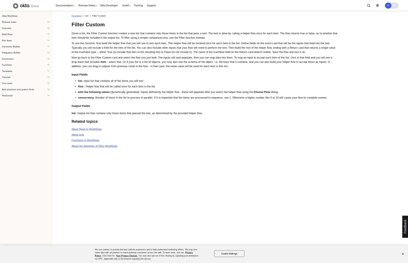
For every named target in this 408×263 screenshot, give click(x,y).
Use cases (7, 83)
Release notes (9, 22)
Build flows (7, 34)
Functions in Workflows (85, 140)
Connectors (8, 59)
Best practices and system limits (18, 89)
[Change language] (377, 5)
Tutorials (6, 77)
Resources (7, 95)
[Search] (368, 5)
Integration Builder (11, 52)
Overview (6, 28)
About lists (78, 134)
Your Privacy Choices (126, 256)
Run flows (7, 40)
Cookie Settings (229, 253)
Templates (7, 71)
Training (138, 5)
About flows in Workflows (87, 129)
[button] (64, 5)
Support (151, 5)
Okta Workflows (10, 16)
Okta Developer (109, 5)
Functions (7, 65)
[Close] (402, 253)
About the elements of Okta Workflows (94, 146)
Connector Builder (11, 46)
